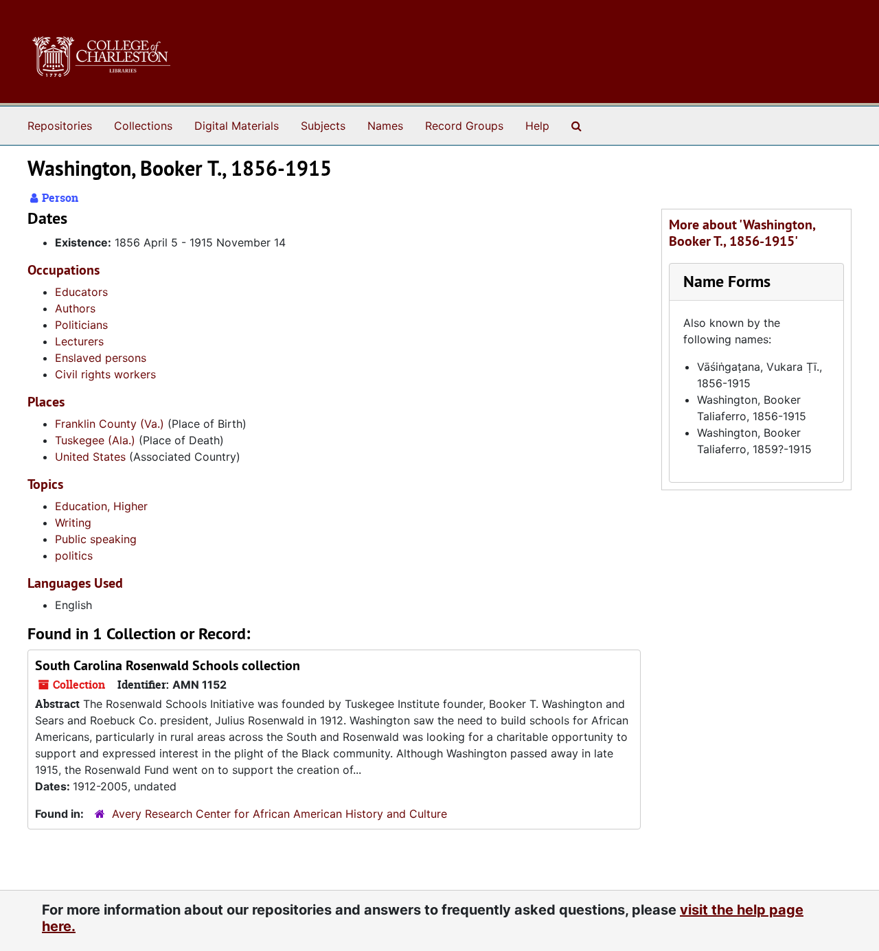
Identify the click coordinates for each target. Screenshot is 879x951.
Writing (73, 522)
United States (90, 456)
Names (385, 126)
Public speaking (96, 539)
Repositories (59, 126)
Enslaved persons (100, 358)
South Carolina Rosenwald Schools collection (167, 665)
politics (74, 555)
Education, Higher (101, 506)
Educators (81, 292)
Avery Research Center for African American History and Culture (279, 814)
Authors (75, 308)
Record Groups (464, 126)
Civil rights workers (105, 374)
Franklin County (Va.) (109, 424)
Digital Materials (236, 126)
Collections (143, 126)
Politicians (81, 325)
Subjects (323, 126)
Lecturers (79, 341)
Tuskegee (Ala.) (95, 440)
